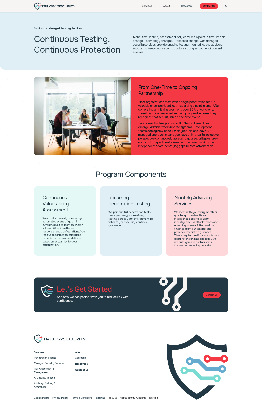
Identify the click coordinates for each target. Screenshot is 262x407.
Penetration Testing (45, 357)
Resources (187, 6)
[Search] (226, 6)
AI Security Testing (44, 377)
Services (147, 6)
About (167, 6)
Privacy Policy (60, 397)
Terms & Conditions (81, 397)
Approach (80, 357)
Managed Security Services (49, 363)
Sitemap (100, 397)
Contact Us (209, 6)
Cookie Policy (41, 397)
